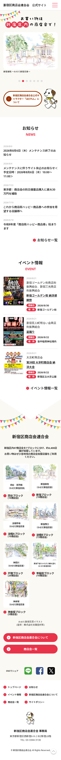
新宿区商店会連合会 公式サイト (25, 5)
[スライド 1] (19, 81)
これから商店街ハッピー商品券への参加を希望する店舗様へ (30, 209)
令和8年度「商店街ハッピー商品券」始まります (29, 226)
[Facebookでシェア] (39, 671)
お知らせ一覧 (47, 240)
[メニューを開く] (55, 5)
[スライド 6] (38, 81)
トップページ (14, 687)
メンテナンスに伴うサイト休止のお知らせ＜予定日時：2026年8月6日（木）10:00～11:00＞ (30, 172)
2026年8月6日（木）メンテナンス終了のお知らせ (29, 153)
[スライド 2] (23, 81)
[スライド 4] (30, 81)
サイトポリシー (36, 702)
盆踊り (30, 332)
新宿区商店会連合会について (30, 637)
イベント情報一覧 (44, 388)
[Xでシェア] (51, 671)
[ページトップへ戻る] (53, 752)
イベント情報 (14, 694)
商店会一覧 (30, 649)
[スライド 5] (34, 81)
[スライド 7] (42, 81)
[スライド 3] (27, 81)
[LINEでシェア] (28, 671)
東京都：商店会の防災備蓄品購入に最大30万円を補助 (29, 191)
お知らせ (33, 687)
